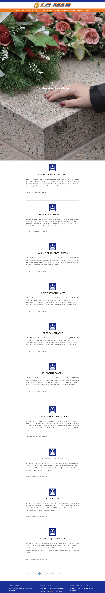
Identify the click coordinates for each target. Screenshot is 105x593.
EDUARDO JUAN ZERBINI (52, 538)
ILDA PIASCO (52, 498)
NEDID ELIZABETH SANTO (52, 293)
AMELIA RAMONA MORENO (52, 214)
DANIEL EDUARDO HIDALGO (52, 416)
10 (52, 573)
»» (60, 573)
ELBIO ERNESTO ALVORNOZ (52, 458)
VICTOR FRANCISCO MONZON (53, 174)
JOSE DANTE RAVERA (52, 373)
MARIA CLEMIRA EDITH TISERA (52, 253)
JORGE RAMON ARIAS (52, 333)
